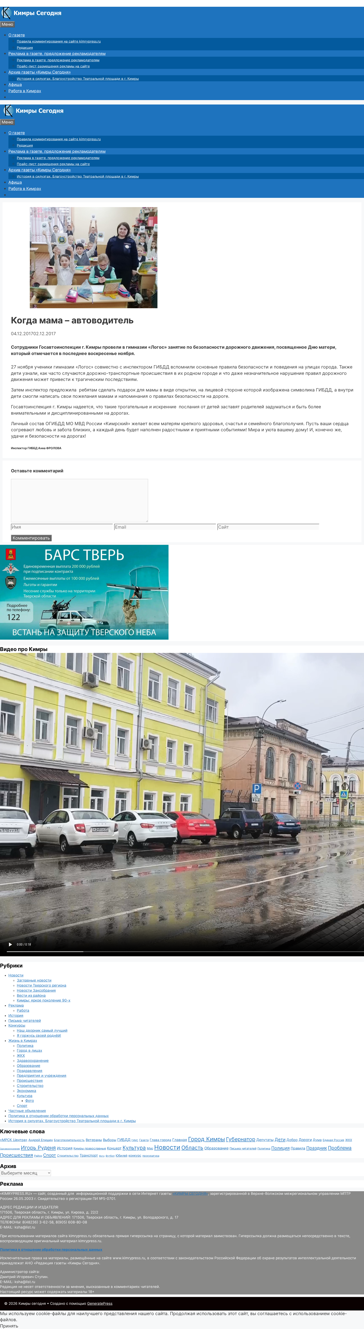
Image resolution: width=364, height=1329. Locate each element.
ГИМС (134, 1140)
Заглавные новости (34, 980)
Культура (24, 1096)
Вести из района (31, 995)
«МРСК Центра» (13, 1140)
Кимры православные (90, 1148)
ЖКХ (21, 1055)
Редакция (25, 48)
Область (192, 1147)
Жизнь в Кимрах (22, 1040)
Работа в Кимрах (24, 90)
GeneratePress (99, 1303)
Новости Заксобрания (36, 990)
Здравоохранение (33, 1060)
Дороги (305, 1139)
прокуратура (150, 1155)
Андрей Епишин (40, 1140)
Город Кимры (206, 1139)
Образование (28, 1066)
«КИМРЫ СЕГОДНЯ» (190, 1193)
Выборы (109, 1140)
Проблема (340, 1148)
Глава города (160, 1140)
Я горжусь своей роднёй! (39, 1035)
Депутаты (265, 1139)
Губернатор (240, 1139)
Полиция (280, 1148)
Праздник (316, 1148)
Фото (29, 1101)
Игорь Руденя (38, 1147)
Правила (298, 1148)
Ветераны (94, 1140)
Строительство (30, 1086)
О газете (16, 35)
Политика (25, 1046)
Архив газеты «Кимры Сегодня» (39, 72)
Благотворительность (69, 1140)
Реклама (16, 1005)
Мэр (150, 1148)
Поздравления (29, 1071)
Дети (280, 1139)
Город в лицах (29, 1050)
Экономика (26, 1091)
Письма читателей (24, 1020)
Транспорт (89, 1155)
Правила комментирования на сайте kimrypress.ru (59, 41)
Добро (292, 1140)
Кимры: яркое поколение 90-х (43, 1000)
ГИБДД (123, 1139)
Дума (317, 1140)
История (15, 1015)
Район (38, 1155)
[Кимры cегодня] (31, 18)
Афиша (15, 84)
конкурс (134, 1155)
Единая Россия (333, 1140)
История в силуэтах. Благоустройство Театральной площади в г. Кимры (78, 78)
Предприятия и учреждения (41, 1075)
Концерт (114, 1148)
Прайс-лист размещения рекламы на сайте (53, 66)
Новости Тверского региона (41, 985)
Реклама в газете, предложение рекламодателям (57, 53)
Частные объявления (27, 1111)
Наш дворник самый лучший (42, 1030)
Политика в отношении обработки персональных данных (58, 1116)
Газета (144, 1140)
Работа (23, 1010)
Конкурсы (16, 1025)
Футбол (110, 1155)
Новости (15, 975)
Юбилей (121, 1155)
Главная (179, 1139)
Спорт (22, 1106)
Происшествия (30, 1080)
